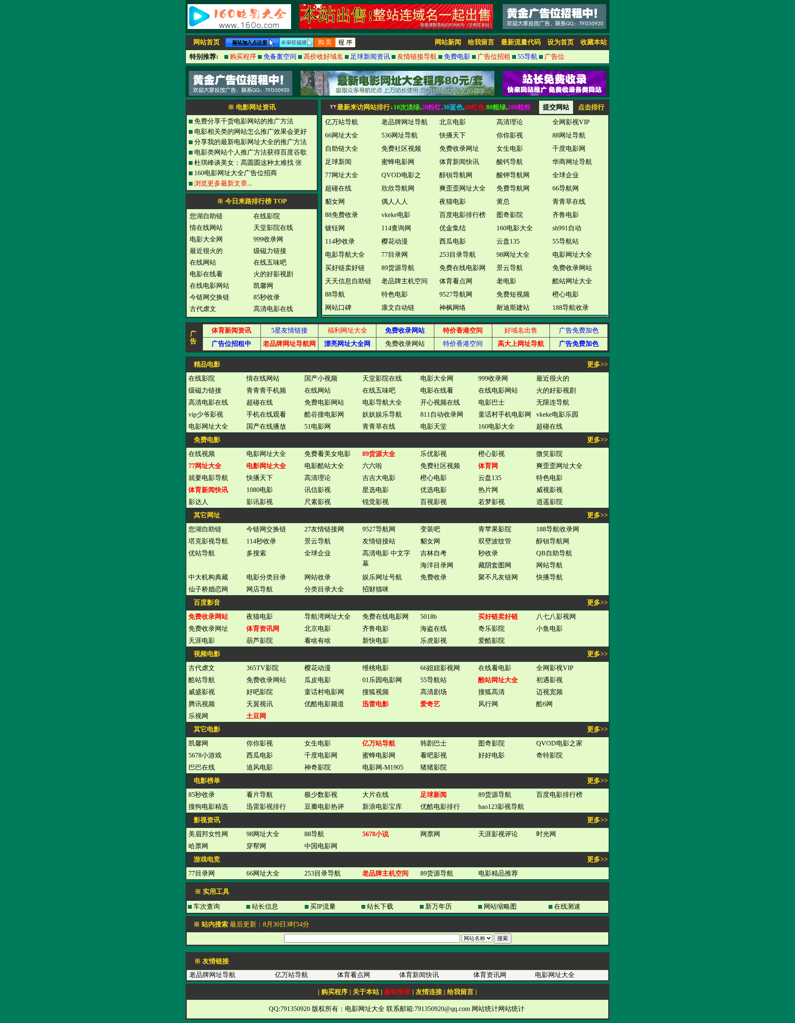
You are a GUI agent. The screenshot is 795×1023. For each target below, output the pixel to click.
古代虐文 (203, 308)
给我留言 (481, 42)
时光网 (546, 833)
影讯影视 (259, 501)
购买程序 (334, 991)
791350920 (295, 1008)
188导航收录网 (557, 529)
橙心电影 (433, 477)
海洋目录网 (436, 565)
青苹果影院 (494, 529)
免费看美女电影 (327, 453)
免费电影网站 (324, 402)
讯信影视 (317, 489)
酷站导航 (201, 679)
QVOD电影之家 (559, 743)
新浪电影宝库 (382, 806)
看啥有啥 (317, 640)
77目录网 (201, 873)
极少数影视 (320, 794)
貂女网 (430, 541)
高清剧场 (433, 691)
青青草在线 (378, 426)
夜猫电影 (259, 616)
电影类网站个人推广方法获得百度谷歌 (250, 152)
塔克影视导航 (208, 541)
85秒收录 (266, 297)
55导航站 (433, 679)
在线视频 (201, 453)
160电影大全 (496, 426)
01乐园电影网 (382, 679)
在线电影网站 (209, 285)
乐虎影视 (433, 640)
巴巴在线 (201, 767)
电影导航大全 (382, 402)
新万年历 (438, 906)
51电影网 (317, 426)
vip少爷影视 (205, 414)
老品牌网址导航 (212, 974)
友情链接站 (378, 541)
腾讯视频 (201, 703)
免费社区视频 (440, 465)
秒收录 (488, 553)
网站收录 (317, 577)
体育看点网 (353, 974)
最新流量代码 (521, 42)
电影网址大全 (208, 426)
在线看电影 (494, 667)
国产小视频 (320, 378)
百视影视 (433, 501)
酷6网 (544, 703)
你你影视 (259, 743)
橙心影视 (491, 453)
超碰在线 (259, 402)
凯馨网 (263, 285)
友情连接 (429, 991)
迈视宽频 (549, 691)
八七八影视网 (556, 616)
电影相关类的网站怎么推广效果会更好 (250, 131)
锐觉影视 (375, 501)
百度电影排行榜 (559, 794)
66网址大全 (262, 873)
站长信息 (265, 906)
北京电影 (317, 628)
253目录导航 (322, 873)
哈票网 (198, 845)
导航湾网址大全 (327, 616)
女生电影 (317, 743)
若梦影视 (491, 501)
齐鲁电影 (375, 628)
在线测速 (567, 906)
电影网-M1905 (382, 767)
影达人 (198, 501)
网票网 (430, 833)
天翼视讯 (259, 703)
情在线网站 (206, 227)
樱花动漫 (317, 667)
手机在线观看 (266, 414)
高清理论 (317, 477)
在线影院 (266, 216)
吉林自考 (433, 553)
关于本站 (366, 991)
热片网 (488, 489)
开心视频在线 (440, 402)
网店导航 (259, 589)
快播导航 (549, 577)
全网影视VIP (554, 667)
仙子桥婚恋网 (208, 589)
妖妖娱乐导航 (382, 414)
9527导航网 (378, 529)
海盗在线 (433, 628)
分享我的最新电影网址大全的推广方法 (250, 141)
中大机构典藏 (208, 577)
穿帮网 (256, 845)
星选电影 (375, 489)
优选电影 (433, 489)
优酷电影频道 (324, 703)
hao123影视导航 (501, 806)
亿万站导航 (291, 974)
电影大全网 (206, 239)
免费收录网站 (405, 343)
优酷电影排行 (440, 806)
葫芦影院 (259, 640)
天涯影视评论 (498, 833)
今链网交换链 (209, 297)
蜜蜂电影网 (378, 755)
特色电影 (549, 477)
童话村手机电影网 (504, 414)
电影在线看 (206, 273)
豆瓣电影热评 (324, 806)
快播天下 (259, 477)
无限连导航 (552, 402)
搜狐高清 (491, 691)
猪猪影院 (433, 767)
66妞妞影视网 (440, 667)
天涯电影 (201, 640)
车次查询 (206, 906)
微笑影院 (549, 453)
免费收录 (433, 577)
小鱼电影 (549, 628)
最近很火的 (206, 250)
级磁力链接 (270, 250)
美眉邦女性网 (208, 833)
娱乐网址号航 (382, 577)
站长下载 (380, 906)
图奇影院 (491, 743)
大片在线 (375, 794)
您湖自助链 (206, 216)
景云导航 (317, 541)
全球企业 (317, 553)
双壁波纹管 (494, 541)
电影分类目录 (266, 577)
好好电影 (491, 755)
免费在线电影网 (385, 616)
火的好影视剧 (273, 273)
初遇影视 (549, 679)
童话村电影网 (324, 691)
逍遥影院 (549, 501)
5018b (428, 616)
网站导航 (549, 565)
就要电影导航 (208, 477)
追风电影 (259, 767)
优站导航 (201, 553)
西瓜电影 (259, 755)
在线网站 (203, 262)
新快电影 (375, 640)
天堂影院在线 (273, 227)
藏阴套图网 (494, 565)
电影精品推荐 (498, 873)
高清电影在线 (273, 308)
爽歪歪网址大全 (559, 465)
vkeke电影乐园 (557, 414)
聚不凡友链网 (498, 577)
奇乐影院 (491, 628)
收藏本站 (594, 42)
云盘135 (489, 477)
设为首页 (560, 42)
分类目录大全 (324, 589)
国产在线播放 (266, 426)
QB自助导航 (554, 553)
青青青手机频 (266, 390)
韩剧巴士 (433, 743)
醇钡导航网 (552, 541)
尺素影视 (317, 501)
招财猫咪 (375, 589)
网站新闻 (448, 42)
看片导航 (259, 794)
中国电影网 (320, 845)
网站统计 (485, 1008)
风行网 (488, 703)
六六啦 (372, 465)
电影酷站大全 (324, 465)
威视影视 (549, 489)
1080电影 (259, 489)
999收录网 (268, 239)
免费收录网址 (208, 628)
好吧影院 (259, 691)
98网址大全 (262, 833)
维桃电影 (375, 667)
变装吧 (430, 529)
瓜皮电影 (317, 679)
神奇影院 (317, 767)
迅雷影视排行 (266, 806)
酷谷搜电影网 (324, 414)
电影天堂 (433, 426)
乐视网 (198, 715)
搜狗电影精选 (208, 806)
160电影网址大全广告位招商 (235, 172)
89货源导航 (494, 794)
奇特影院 (549, 755)
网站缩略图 (500, 906)
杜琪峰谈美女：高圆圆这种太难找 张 (248, 162)
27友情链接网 (324, 529)
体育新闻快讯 (419, 974)
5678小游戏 (205, 755)
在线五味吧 (270, 262)
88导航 (314, 833)
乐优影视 (433, 453)
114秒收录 (261, 541)
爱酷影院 (491, 640)
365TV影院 (262, 667)
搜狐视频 (375, 691)
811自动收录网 (441, 414)
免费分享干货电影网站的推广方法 (244, 121)
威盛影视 (201, 691)
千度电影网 (320, 755)
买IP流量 (323, 906)
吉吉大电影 (378, 477)
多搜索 (256, 553)
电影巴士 (491, 402)
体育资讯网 (489, 974)
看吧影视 (433, 755)
